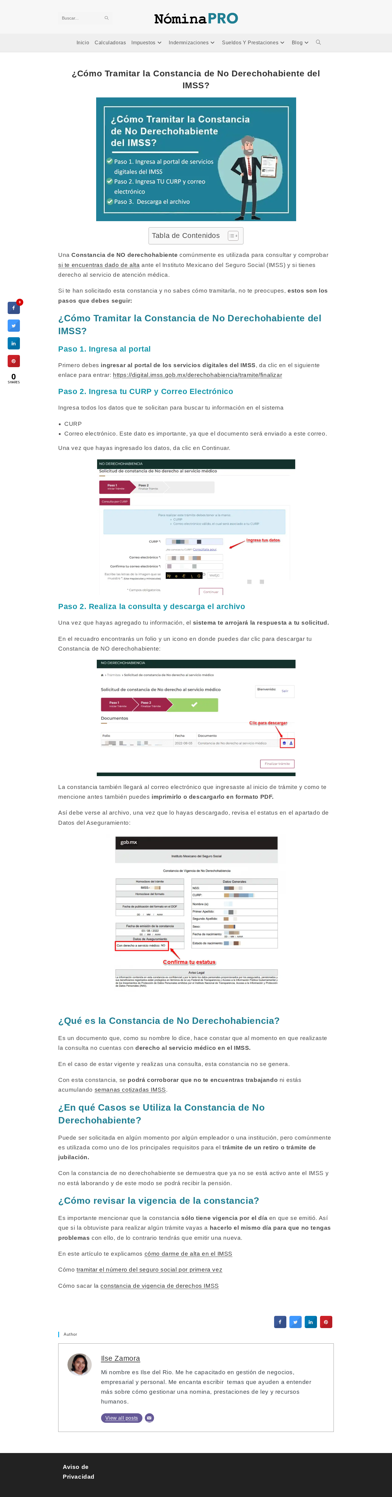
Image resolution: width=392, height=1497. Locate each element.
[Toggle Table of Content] (230, 236)
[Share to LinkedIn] (311, 1326)
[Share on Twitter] (295, 1326)
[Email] (149, 1417)
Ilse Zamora (121, 1358)
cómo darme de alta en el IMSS (188, 1254)
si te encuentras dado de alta (99, 265)
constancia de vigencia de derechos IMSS (159, 1286)
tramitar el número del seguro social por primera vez (149, 1269)
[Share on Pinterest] (326, 1326)
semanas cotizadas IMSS (130, 1089)
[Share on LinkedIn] (14, 348)
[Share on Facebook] (280, 1326)
